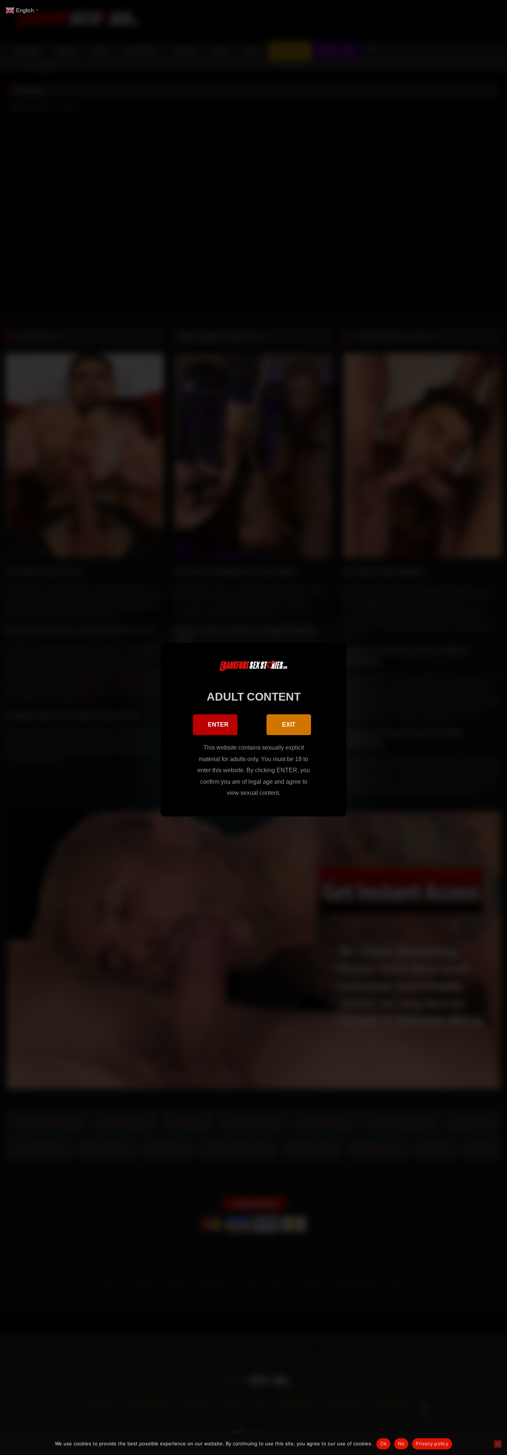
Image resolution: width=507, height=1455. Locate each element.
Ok (383, 1443)
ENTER (218, 724)
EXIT (288, 724)
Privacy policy (432, 1443)
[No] (497, 1444)
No (401, 1443)
